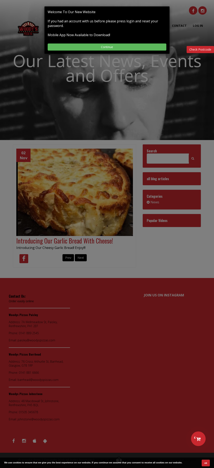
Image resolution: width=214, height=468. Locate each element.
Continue (107, 47)
